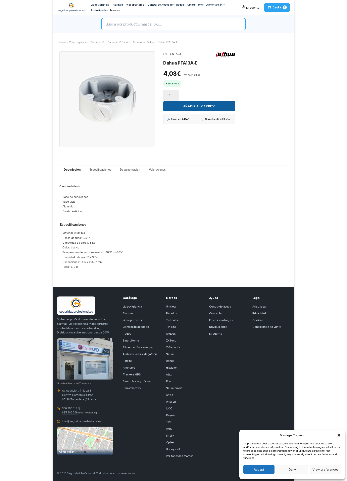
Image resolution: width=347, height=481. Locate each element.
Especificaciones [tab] (100, 169)
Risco (170, 381)
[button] (339, 435)
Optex (170, 442)
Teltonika (172, 320)
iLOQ (169, 408)
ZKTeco (171, 340)
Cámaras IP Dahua (118, 42)
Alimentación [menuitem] (214, 4)
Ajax (169, 374)
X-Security (173, 347)
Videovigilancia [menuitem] (100, 4)
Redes (127, 333)
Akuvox (171, 333)
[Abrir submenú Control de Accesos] (174, 4)
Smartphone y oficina (137, 381)
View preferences (325, 469)
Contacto (215, 313)
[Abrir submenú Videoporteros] (146, 4)
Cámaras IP (97, 42)
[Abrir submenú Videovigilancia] (111, 4)
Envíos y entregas (221, 320)
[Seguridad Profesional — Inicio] (71, 7)
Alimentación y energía (138, 347)
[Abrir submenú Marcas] (121, 10)
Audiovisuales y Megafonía (140, 354)
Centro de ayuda (220, 306)
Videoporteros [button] (135, 4)
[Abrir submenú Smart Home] (204, 4)
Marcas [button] (115, 10)
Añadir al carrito (199, 106)
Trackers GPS (132, 374)
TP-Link (171, 327)
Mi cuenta (215, 333)
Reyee (170, 415)
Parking (127, 361)
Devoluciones (218, 327)
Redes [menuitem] (180, 4)
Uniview (171, 306)
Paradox (171, 313)
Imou (169, 429)
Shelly (170, 435)
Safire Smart (174, 388)
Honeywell (173, 449)
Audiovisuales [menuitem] (99, 10)
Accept (259, 469)
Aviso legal (259, 306)
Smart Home (131, 340)
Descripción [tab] (72, 169)
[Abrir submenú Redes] (185, 4)
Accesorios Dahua (143, 42)
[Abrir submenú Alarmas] (124, 4)
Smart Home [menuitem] (195, 4)
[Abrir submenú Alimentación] (224, 4)
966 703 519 (69, 408)
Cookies (257, 320)
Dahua (170, 361)
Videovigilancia (78, 42)
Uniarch (171, 401)
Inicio (62, 42)
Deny (292, 469)
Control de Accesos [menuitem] (160, 4)
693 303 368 (70, 412)
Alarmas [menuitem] (118, 4)
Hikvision (172, 367)
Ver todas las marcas (180, 456)
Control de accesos (136, 327)
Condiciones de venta (266, 327)
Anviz (169, 395)
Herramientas (132, 388)
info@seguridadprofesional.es (82, 421)
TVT (169, 422)
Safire (170, 354)
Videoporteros (132, 320)
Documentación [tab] (130, 169)
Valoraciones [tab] (157, 169)
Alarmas (128, 313)
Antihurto (129, 367)
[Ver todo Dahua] (225, 54)
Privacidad (259, 313)
